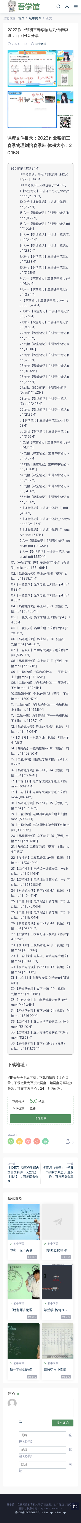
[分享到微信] (11, 1141)
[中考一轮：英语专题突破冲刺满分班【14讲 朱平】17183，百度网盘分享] (24, 1222)
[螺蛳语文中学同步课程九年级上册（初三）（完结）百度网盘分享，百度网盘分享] (58, 1341)
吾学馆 (24, 6)
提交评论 (63, 1422)
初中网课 (40, 44)
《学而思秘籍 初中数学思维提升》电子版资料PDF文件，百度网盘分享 (57, 1251)
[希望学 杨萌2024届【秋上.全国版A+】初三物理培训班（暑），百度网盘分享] (58, 1281)
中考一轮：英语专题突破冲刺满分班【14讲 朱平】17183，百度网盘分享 (23, 1251)
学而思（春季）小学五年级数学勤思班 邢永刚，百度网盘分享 (58, 1172)
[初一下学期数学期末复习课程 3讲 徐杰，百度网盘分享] (24, 1341)
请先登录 (41, 1118)
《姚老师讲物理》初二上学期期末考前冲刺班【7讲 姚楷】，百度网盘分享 (23, 1310)
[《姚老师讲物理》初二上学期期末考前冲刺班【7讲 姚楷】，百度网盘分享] (24, 1281)
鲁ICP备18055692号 (27, 1512)
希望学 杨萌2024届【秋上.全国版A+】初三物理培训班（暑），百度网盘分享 (57, 1310)
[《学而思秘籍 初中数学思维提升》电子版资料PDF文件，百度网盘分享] (58, 1222)
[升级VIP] (75, 1506)
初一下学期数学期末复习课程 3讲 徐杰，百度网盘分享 (23, 1370)
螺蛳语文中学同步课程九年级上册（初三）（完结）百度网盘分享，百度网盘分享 (57, 1370)
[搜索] (58, 6)
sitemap (47, 1512)
